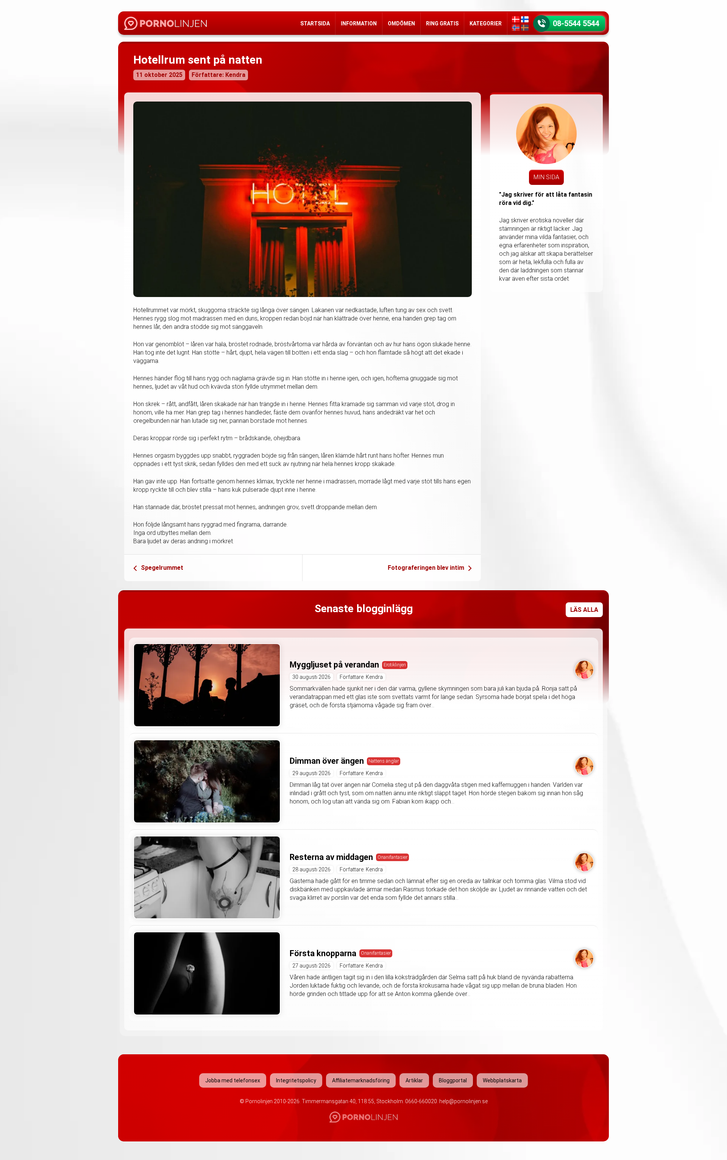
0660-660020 (421, 1101)
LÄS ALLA (584, 609)
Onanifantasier (392, 857)
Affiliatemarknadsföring (361, 1080)
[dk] (515, 19)
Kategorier (486, 23)
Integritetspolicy (296, 1080)
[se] (524, 27)
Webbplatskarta (502, 1080)
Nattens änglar (383, 761)
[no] (515, 27)
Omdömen (401, 23)
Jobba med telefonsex (232, 1080)
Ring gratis (442, 23)
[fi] (524, 19)
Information (359, 23)
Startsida (315, 23)
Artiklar (414, 1080)
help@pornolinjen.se (463, 1101)
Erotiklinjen (395, 665)
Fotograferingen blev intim (426, 567)
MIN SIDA (546, 177)
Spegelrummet (162, 567)
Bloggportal (453, 1080)
